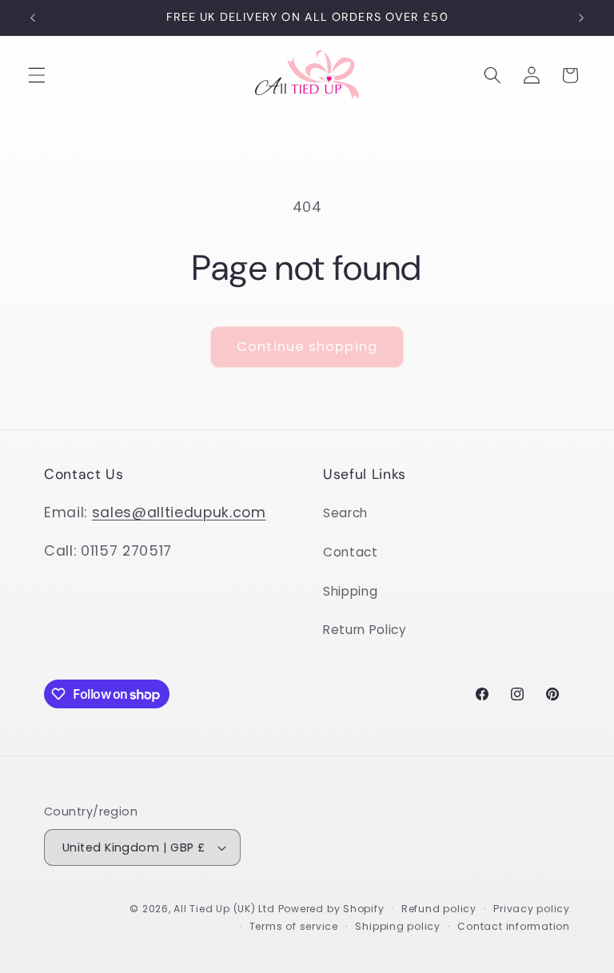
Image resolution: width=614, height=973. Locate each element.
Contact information (513, 926)
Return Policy (365, 629)
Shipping (350, 591)
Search (345, 512)
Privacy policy (531, 908)
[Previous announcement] (32, 17)
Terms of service (293, 926)
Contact (350, 552)
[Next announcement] (581, 17)
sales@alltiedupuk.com (179, 512)
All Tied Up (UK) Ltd (225, 908)
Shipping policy (398, 926)
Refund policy (438, 908)
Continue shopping (307, 346)
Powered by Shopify (331, 908)
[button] (37, 75)
